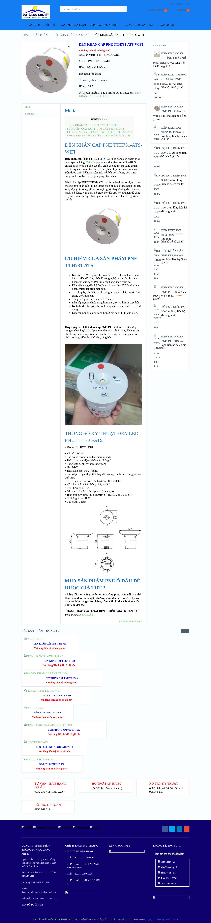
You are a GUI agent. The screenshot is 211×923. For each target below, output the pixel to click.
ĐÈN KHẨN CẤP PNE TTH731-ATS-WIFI (92, 125)
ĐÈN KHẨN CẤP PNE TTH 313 (64, 730)
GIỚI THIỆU (50, 25)
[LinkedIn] (179, 829)
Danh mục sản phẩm (73, 25)
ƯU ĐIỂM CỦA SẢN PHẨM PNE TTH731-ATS (95, 128)
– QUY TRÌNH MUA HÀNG (79, 851)
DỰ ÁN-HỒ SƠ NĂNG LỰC (139, 25)
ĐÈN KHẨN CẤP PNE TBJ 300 (62, 678)
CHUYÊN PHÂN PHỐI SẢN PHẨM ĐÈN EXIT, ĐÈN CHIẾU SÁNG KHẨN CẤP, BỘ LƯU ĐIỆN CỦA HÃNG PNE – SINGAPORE (89, 920)
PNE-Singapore (94, 162)
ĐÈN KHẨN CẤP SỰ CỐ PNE (71, 34)
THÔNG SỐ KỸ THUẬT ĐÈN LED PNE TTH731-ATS (99, 132)
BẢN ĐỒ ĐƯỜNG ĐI (32, 904)
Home (25, 34)
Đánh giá (30, 113)
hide (105, 119)
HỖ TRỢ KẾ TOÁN (47, 804)
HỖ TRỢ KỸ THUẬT (163, 783)
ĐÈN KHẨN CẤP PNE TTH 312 (49, 643)
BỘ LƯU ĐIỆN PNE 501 (51, 764)
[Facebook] (165, 829)
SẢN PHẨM (41, 34)
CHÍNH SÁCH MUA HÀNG (104, 25)
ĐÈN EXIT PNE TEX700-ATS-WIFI (54, 747)
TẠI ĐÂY (87, 614)
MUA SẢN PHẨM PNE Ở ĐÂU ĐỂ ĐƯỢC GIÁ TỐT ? (99, 135)
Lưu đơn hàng (156, 10)
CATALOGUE (167, 25)
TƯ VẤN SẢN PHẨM (180, 4)
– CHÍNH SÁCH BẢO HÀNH (79, 873)
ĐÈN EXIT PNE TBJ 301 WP (56, 695)
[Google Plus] (186, 829)
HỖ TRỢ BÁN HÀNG (106, 783)
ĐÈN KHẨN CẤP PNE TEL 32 (59, 661)
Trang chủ (33, 25)
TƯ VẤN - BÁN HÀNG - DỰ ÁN (51, 785)
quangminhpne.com (130, 620)
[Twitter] (172, 829)
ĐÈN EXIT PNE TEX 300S (47, 712)
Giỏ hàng (181, 10)
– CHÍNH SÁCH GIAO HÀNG (80, 857)
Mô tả (28, 106)
